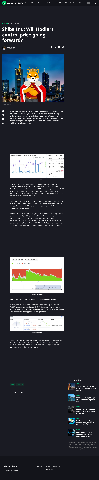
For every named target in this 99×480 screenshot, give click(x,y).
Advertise (48, 466)
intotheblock (39, 294)
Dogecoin (20, 116)
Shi (37, 118)
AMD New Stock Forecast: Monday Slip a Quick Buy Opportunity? (86, 411)
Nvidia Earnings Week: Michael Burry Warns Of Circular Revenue (85, 423)
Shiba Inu (5, 23)
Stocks (78, 383)
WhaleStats (39, 179)
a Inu (40, 118)
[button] (90, 3)
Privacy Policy (49, 469)
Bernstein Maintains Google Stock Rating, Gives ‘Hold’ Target (84, 434)
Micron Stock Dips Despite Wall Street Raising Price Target (86, 400)
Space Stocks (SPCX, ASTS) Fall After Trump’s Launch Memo (86, 388)
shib (12, 384)
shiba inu (20, 384)
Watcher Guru (10, 466)
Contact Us (40, 466)
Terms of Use (56, 466)
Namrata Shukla (11, 47)
